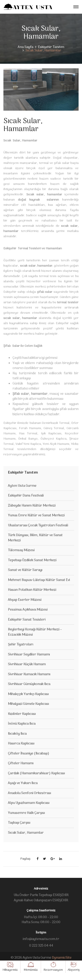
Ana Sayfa (25, 47)
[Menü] (76, 6)
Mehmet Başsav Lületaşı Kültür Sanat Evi (39, 580)
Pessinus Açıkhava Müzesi (28, 609)
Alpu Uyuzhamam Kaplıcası (28, 803)
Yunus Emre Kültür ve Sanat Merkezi (36, 515)
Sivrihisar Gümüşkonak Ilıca (29, 684)
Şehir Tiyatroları (20, 644)
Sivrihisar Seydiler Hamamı (29, 654)
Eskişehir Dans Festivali (26, 495)
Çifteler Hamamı (20, 763)
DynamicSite (62, 957)
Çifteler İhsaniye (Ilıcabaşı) (28, 753)
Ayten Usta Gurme (22, 486)
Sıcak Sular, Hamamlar (26, 832)
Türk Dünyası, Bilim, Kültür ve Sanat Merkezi (35, 537)
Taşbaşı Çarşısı (19, 822)
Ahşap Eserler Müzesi (24, 600)
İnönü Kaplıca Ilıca (22, 723)
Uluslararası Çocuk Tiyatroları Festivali (38, 525)
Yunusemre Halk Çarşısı (26, 813)
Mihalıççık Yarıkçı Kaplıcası (28, 694)
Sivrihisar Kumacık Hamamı (29, 674)
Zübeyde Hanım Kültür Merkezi (32, 505)
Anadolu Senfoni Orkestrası (29, 793)
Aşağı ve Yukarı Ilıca (23, 783)
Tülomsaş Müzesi (21, 550)
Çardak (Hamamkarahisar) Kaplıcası (36, 773)
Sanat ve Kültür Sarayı (25, 570)
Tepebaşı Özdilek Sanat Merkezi (32, 560)
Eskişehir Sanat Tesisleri (27, 619)
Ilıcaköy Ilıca (17, 733)
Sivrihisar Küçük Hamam (27, 664)
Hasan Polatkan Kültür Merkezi (32, 590)
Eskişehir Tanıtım (51, 47)
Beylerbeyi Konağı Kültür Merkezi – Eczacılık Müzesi (35, 632)
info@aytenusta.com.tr (41, 939)
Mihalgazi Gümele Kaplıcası (28, 704)
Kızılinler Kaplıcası (22, 714)
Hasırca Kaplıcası (21, 743)
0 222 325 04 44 (41, 945)
